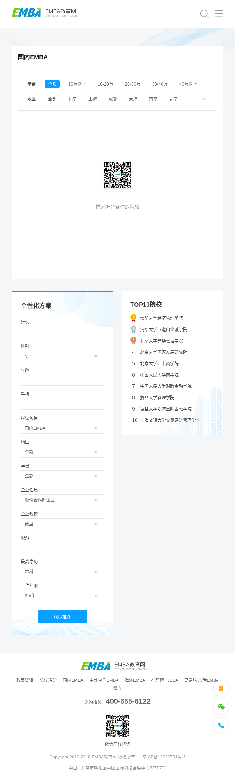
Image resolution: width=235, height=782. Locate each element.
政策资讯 (24, 680)
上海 (92, 98)
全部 (52, 84)
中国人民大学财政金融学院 (162, 386)
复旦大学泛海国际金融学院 (162, 409)
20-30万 (132, 84)
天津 (133, 98)
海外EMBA (135, 680)
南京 (153, 98)
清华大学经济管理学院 (161, 318)
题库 (117, 687)
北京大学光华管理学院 (161, 340)
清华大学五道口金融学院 (163, 329)
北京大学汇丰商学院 (155, 363)
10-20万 (105, 84)
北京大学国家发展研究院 (159, 352)
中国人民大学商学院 (155, 375)
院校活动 (48, 680)
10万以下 (77, 84)
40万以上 (188, 84)
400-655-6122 (128, 701)
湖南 (173, 98)
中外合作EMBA (103, 680)
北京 (72, 98)
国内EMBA (73, 680)
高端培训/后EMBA (201, 680)
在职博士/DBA (164, 680)
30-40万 (160, 84)
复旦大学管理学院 (153, 397)
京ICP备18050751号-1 (164, 756)
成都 (113, 98)
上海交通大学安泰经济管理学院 (166, 420)
